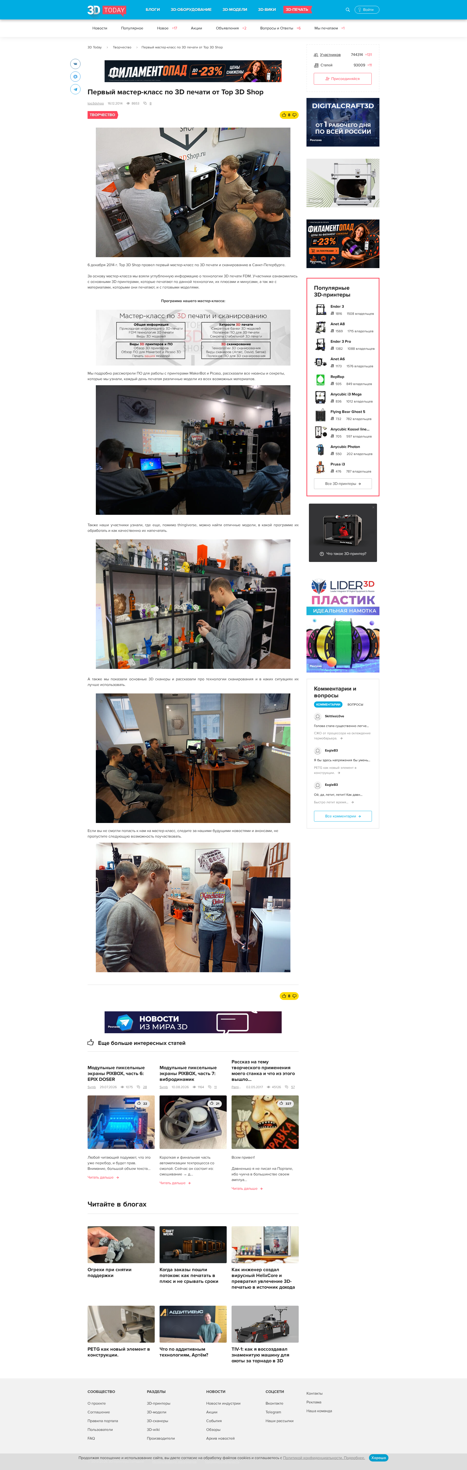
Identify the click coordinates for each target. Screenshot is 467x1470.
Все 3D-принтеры (340, 483)
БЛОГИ (153, 9)
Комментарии (328, 705)
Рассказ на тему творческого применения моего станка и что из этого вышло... (263, 1070)
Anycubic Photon (345, 446)
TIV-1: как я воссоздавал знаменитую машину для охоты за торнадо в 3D (260, 1355)
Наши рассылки (280, 1420)
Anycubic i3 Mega (346, 394)
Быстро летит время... (331, 802)
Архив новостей (220, 1438)
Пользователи (100, 1429)
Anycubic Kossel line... (350, 429)
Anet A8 (338, 324)
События (214, 1420)
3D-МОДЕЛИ (235, 9)
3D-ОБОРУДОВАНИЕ (191, 9)
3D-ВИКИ (267, 9)
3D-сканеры (157, 1420)
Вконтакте (274, 1403)
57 (293, 1087)
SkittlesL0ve (334, 716)
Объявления (231, 28)
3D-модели (156, 1412)
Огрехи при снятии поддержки (110, 1272)
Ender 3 (337, 306)
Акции (196, 28)
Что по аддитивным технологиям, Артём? (184, 1352)
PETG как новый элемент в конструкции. (119, 1352)
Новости (99, 28)
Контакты (314, 1393)
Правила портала (103, 1420)
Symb (92, 1087)
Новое (167, 28)
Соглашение (99, 1412)
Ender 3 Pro (341, 341)
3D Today (95, 47)
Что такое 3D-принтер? (346, 553)
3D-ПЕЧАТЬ (297, 9)
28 (145, 1087)
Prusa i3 (338, 464)
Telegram (273, 1412)
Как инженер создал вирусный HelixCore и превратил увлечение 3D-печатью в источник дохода (263, 1278)
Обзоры (213, 1429)
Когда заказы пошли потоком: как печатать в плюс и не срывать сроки (189, 1275)
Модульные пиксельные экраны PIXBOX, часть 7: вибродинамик (188, 1073)
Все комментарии (340, 816)
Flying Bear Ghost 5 (348, 411)
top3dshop (96, 103)
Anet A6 (338, 359)
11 (215, 1087)
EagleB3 (331, 750)
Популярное (132, 28)
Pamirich (237, 1087)
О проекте (97, 1403)
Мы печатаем (329, 28)
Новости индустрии (223, 1403)
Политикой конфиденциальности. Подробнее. (324, 1457)
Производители (161, 1438)
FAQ (91, 1438)
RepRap (337, 376)
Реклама (114, 76)
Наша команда (319, 1411)
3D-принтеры (158, 1403)
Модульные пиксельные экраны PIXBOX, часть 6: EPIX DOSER (116, 1073)
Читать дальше (101, 1177)
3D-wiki (153, 1429)
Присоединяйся (345, 78)
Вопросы (355, 705)
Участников (330, 54)
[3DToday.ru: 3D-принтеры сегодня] (107, 12)
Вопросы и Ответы (280, 28)
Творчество (122, 47)
